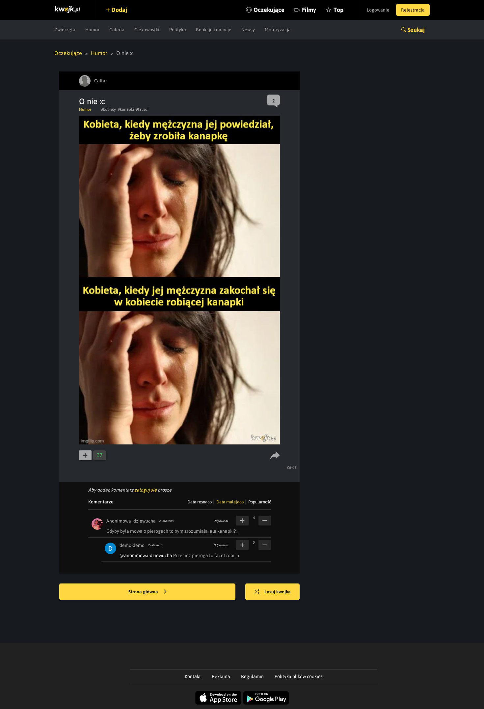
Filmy (309, 9)
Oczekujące (269, 9)
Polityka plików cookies (299, 676)
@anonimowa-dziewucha (146, 555)
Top (338, 9)
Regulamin (252, 676)
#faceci (142, 109)
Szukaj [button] (416, 29)
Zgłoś (292, 467)
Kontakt (193, 676)
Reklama (221, 676)
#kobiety (108, 109)
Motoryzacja (278, 29)
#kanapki (126, 109)
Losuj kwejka (277, 591)
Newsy (248, 29)
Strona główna (143, 591)
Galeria (116, 29)
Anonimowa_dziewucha (131, 521)
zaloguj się (145, 490)
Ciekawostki (146, 29)
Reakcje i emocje (213, 29)
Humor (92, 29)
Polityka (177, 29)
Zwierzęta (64, 29)
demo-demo (132, 545)
